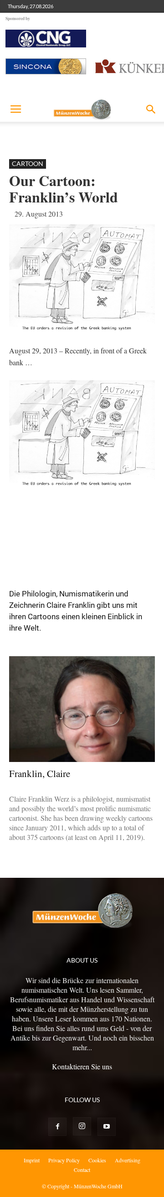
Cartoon (27, 163)
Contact (82, 1169)
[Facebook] (57, 1127)
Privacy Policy (64, 1160)
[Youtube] (106, 1127)
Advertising (127, 1160)
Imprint (32, 1160)
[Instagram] (82, 1126)
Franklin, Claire (39, 773)
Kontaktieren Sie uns (82, 1066)
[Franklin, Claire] (82, 709)
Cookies (97, 1160)
